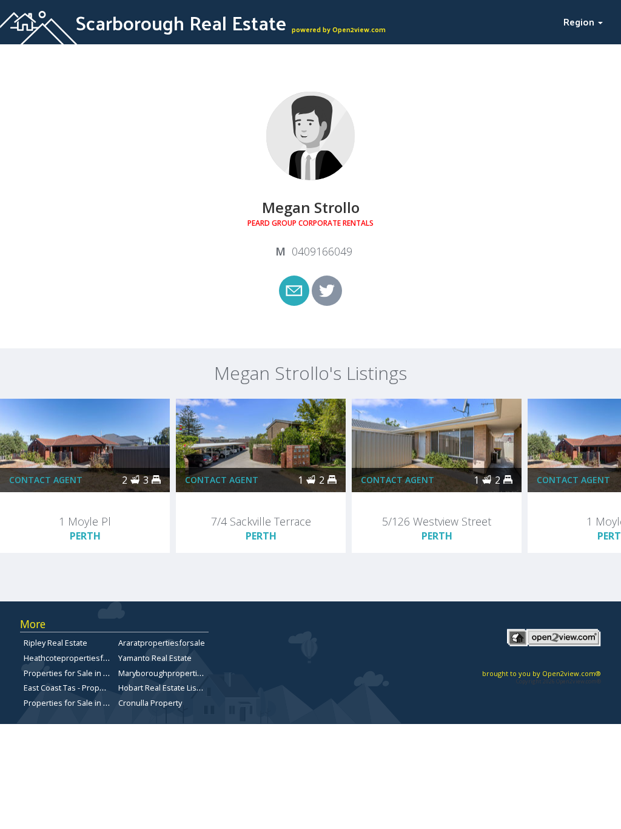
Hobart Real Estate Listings (166, 687)
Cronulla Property (150, 702)
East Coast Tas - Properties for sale (87, 687)
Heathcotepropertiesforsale (75, 657)
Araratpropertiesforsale (161, 642)
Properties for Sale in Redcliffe (79, 673)
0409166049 (322, 251)
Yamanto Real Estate (155, 657)
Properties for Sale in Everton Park (86, 702)
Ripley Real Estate (55, 642)
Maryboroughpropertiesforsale (175, 673)
